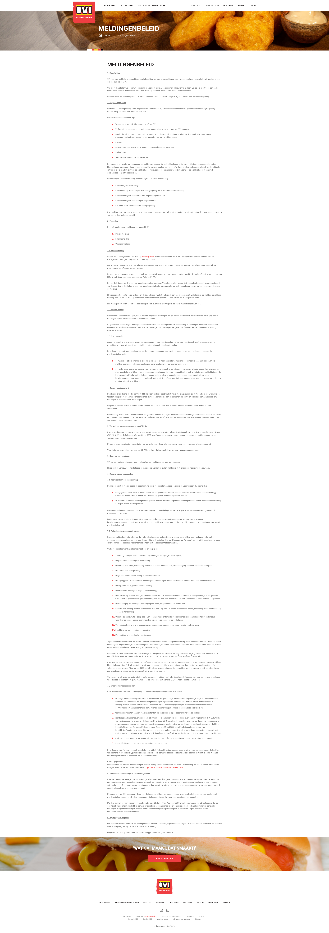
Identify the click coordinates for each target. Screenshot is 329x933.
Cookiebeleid (147, 919)
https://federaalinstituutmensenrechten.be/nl (164, 767)
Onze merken (126, 6)
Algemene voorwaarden (181, 919)
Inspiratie (174, 902)
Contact (241, 6)
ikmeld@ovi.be (148, 256)
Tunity (173, 926)
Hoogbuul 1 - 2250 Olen (195, 916)
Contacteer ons (164, 858)
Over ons (147, 902)
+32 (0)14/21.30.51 (175, 916)
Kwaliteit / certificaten (207, 902)
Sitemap (198, 919)
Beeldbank (187, 902)
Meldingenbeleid (162, 919)
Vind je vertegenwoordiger (151, 6)
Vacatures (227, 6)
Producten (109, 6)
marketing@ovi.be (150, 916)
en (251, 4)
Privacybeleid (133, 919)
